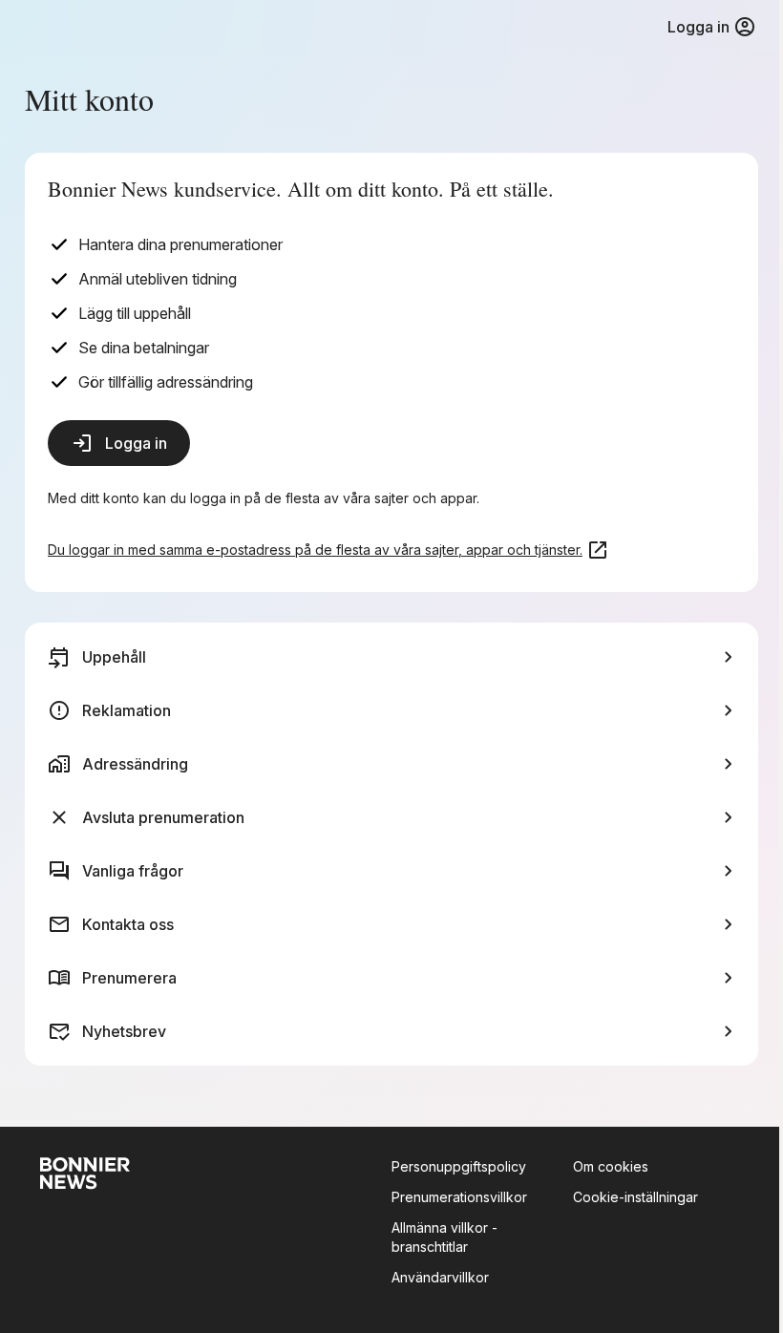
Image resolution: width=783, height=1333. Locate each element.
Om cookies (610, 1166)
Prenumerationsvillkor (459, 1197)
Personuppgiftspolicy (459, 1166)
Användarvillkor (440, 1277)
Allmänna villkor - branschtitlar (444, 1237)
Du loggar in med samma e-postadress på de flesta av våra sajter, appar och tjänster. (315, 549)
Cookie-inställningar (635, 1197)
